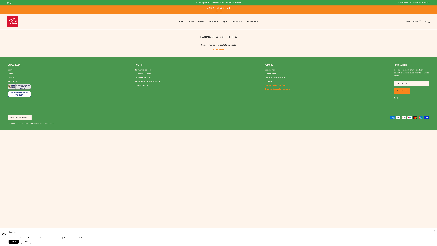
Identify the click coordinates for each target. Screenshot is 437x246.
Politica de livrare (143, 74)
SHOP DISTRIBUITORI (421, 3)
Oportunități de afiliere (275, 78)
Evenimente (252, 21)
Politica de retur (142, 78)
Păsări (201, 21)
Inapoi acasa (218, 50)
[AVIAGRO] (12, 21)
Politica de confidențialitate (73, 238)
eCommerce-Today (47, 123)
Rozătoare (213, 21)
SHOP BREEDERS (405, 3)
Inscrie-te (402, 91)
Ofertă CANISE (142, 85)
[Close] (435, 230)
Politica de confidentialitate (147, 81)
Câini (181, 21)
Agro (225, 21)
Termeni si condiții (143, 70)
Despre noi (270, 70)
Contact (268, 81)
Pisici (191, 21)
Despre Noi (237, 21)
